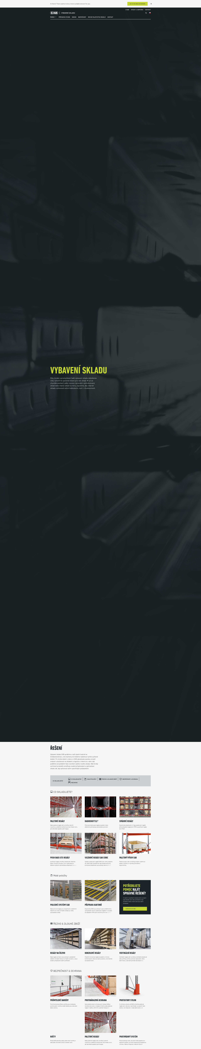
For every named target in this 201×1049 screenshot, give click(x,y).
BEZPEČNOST (82, 17)
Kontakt (148, 9)
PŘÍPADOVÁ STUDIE (64, 17)
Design (74, 17)
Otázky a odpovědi (137, 9)
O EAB (127, 9)
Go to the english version (137, 3)
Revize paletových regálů (97, 17)
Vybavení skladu (68, 13)
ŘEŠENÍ (52, 17)
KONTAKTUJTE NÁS (131, 908)
